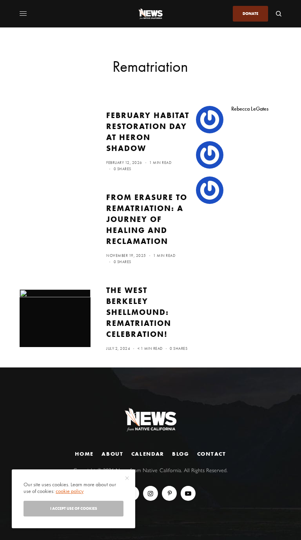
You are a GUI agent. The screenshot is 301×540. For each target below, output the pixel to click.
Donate (250, 13)
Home (84, 453)
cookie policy (69, 491)
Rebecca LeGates (249, 108)
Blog (180, 453)
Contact (211, 453)
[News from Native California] (150, 14)
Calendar (147, 453)
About (112, 453)
